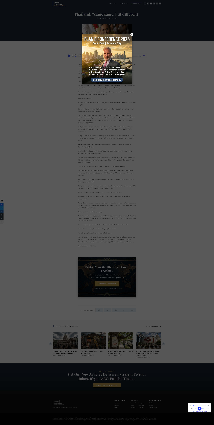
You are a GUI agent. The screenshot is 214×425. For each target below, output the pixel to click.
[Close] (131, 34)
